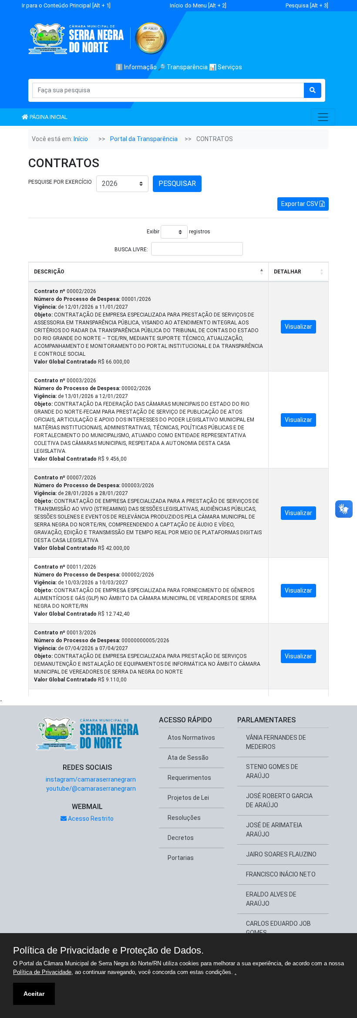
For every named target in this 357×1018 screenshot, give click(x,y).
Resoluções (184, 817)
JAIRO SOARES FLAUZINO (281, 854)
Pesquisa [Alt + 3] (307, 5)
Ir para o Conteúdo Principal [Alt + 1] (66, 5)
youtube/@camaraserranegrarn (90, 788)
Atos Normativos (191, 737)
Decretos (181, 837)
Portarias (181, 857)
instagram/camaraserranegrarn (90, 779)
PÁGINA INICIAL (47, 117)
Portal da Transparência (144, 138)
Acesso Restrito (90, 818)
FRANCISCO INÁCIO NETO (281, 874)
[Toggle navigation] (323, 117)
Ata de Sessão (188, 757)
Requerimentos (189, 777)
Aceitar (34, 993)
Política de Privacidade (42, 972)
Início (81, 138)
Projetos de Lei (188, 797)
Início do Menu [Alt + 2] (198, 5)
